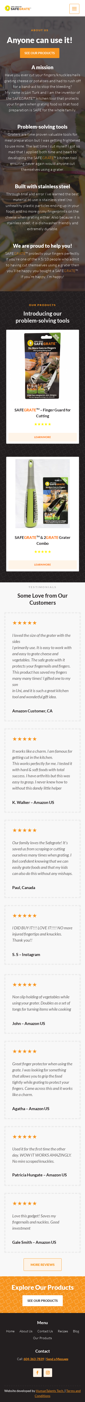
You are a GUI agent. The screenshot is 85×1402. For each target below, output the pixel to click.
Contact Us (45, 1331)
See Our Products (39, 53)
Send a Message (57, 1359)
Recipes (63, 1331)
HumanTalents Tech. (50, 1391)
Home (10, 1331)
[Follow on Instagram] (48, 1372)
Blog (76, 1331)
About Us (25, 1331)
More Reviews (43, 1265)
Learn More (42, 437)
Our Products (42, 1338)
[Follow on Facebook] (37, 1372)
